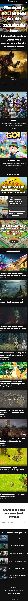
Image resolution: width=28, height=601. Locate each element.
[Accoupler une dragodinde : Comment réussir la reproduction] (13, 457)
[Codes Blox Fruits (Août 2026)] (4, 538)
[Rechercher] (26, 2)
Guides (4, 184)
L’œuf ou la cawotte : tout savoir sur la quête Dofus (12, 495)
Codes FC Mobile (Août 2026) (17, 569)
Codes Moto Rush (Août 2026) (17, 561)
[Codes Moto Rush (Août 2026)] (4, 561)
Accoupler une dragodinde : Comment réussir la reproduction (12, 468)
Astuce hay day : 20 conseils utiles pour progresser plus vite (15, 201)
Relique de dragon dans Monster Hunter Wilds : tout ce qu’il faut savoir (12, 412)
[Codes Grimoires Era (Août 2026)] (4, 554)
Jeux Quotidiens (14, 160)
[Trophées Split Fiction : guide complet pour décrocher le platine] (13, 263)
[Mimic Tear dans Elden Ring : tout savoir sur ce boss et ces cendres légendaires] (13, 342)
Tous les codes (13, 128)
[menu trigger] (2, 2)
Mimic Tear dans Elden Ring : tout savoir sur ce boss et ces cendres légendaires (13, 355)
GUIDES (13, 79)
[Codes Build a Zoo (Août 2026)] (4, 546)
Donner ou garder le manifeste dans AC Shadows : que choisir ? (12, 301)
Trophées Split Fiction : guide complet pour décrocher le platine (13, 274)
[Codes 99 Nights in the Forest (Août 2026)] (4, 577)
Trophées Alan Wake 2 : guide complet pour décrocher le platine (13, 327)
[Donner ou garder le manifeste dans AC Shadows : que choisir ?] (13, 289)
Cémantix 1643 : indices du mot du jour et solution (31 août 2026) (13, 189)
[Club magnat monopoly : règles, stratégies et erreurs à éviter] (4, 212)
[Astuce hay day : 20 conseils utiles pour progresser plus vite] (4, 201)
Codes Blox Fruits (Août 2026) (17, 538)
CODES (13, 120)
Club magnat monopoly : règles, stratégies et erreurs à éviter (17, 213)
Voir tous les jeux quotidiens (13, 168)
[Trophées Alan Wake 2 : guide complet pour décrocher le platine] (13, 316)
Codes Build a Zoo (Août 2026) (17, 546)
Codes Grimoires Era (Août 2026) (18, 553)
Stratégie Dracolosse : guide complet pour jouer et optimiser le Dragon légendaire (13, 383)
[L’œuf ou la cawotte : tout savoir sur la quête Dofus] (13, 483)
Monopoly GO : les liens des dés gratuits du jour (14, 19)
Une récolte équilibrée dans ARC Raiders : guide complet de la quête (12, 441)
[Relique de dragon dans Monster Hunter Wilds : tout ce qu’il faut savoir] (13, 399)
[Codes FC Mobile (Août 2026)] (4, 569)
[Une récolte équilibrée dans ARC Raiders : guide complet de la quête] (13, 428)
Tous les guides (13, 88)
